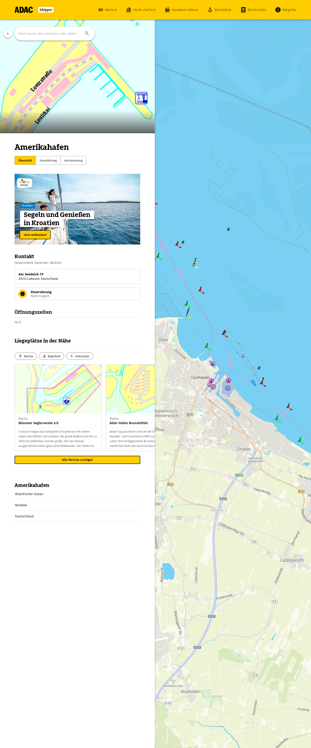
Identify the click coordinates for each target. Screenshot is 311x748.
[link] (77, 494)
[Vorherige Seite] (8, 34)
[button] (87, 33)
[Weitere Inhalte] (145, 407)
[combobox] (55, 33)
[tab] (25, 160)
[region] (155, 374)
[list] (77, 505)
